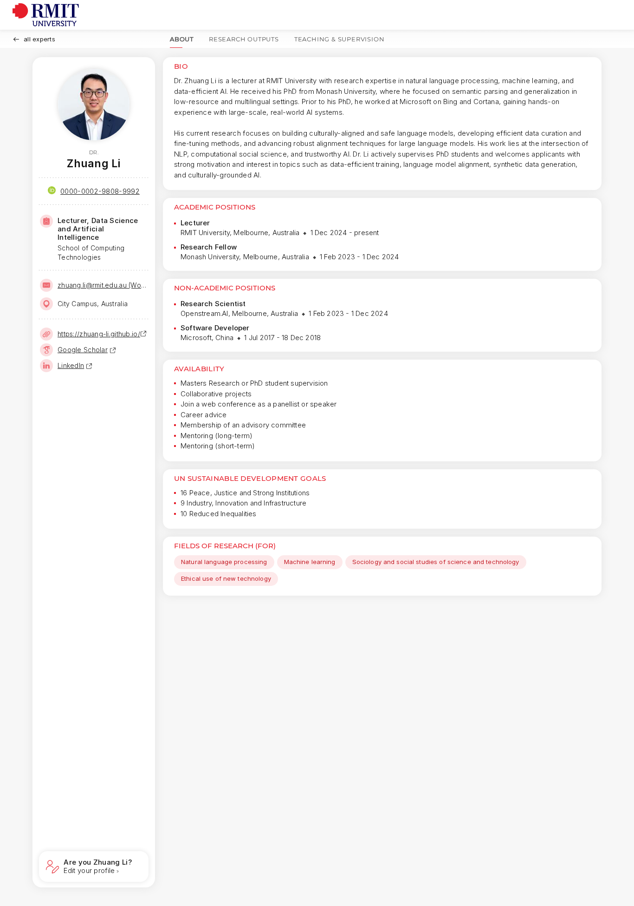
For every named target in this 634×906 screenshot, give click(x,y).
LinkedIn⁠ (71, 365)
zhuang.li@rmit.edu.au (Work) (102, 285)
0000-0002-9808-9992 (100, 191)
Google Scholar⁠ (83, 350)
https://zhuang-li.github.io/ (99, 334)
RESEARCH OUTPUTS (244, 39)
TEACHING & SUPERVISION (339, 39)
